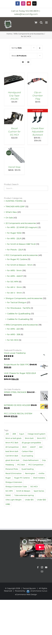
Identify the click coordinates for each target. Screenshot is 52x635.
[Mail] (42, 571)
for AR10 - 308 (13, 334)
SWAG (8, 495)
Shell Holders (39, 478)
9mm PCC (41, 438)
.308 (14, 434)
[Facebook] (38, 567)
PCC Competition (35, 465)
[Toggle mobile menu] (46, 22)
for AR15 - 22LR (14, 238)
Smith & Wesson (23, 491)
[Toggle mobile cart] (36, 22)
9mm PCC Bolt (11, 443)
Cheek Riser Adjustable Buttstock (37, 131)
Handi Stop (14, 167)
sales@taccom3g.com (26, 14)
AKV (41, 447)
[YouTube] (46, 567)
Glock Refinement (31, 460)
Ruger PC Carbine (22, 478)
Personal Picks (11, 469)
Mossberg (9, 465)
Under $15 (29, 500)
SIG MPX (9, 491)
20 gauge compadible (31, 443)
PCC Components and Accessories (22, 255)
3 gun (21, 434)
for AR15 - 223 (13, 329)
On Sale (9, 217)
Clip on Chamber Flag (38, 95)
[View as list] (28, 62)
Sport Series (39, 491)
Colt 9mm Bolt (11, 456)
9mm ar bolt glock (13, 438)
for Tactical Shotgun (16, 302)
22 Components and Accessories (21, 223)
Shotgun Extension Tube (16, 487)
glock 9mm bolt (12, 460)
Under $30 (41, 500)
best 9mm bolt (11, 451)
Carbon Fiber (27, 451)
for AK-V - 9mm (14, 293)
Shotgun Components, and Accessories (24, 298)
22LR (24, 447)
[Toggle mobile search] (41, 22)
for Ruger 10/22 (14, 233)
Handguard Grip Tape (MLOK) (14, 95)
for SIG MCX (12, 340)
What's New (11, 212)
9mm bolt (29, 438)
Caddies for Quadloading (18, 313)
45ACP (33, 447)
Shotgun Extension (13, 482)
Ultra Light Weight (13, 500)
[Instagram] (42, 567)
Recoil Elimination (13, 473)
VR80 (7, 504)
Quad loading (27, 469)
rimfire (41, 473)
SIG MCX (34, 487)
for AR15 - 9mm (14, 270)
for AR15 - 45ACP (15, 276)
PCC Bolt (21, 465)
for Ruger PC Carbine (17, 259)
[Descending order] (39, 48)
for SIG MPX (12, 281)
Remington (30, 473)
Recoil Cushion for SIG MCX (14, 131)
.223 (7, 434)
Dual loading (27, 456)
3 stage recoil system (36, 434)
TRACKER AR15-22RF (15, 206)
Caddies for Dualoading (18, 319)
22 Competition (12, 447)
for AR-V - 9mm (14, 287)
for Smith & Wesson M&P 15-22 (21, 244)
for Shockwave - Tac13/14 (18, 308)
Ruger (8, 478)
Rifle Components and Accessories (22, 325)
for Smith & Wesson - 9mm (20, 265)
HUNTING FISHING (14, 201)
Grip (44, 460)
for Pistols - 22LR (15, 249)
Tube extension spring (24, 495)
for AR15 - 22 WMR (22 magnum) (22, 227)
